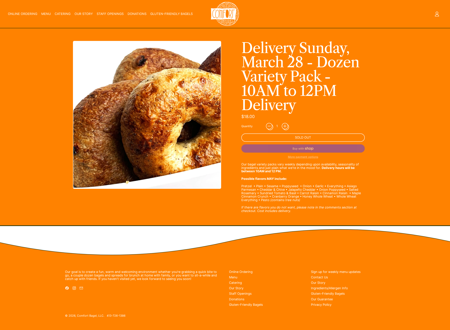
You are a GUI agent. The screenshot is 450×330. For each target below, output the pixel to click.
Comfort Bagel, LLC (90, 315)
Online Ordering (22, 14)
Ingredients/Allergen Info (329, 288)
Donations (137, 14)
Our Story (84, 14)
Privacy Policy (321, 304)
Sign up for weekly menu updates (336, 272)
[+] (285, 126)
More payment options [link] (303, 157)
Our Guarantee (322, 299)
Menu (46, 14)
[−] (269, 126)
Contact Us (319, 277)
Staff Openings (110, 14)
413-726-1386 (116, 315)
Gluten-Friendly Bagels (171, 14)
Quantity (247, 126)
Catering (62, 14)
